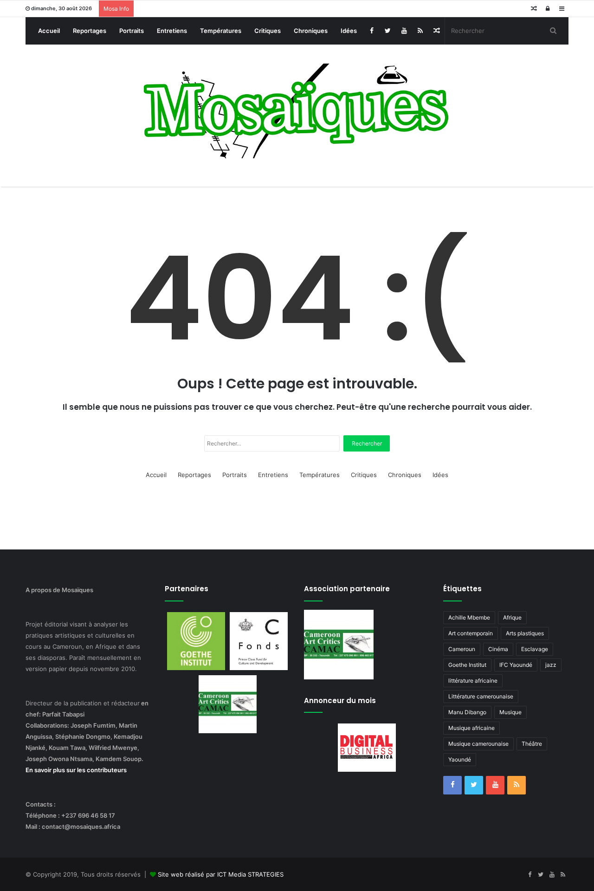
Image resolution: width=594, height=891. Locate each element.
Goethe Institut (467, 664)
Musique (510, 712)
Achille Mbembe (469, 617)
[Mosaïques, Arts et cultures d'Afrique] (297, 111)
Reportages (89, 30)
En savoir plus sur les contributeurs (76, 770)
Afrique (512, 617)
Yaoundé (459, 759)
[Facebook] (371, 31)
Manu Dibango (467, 712)
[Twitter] (388, 31)
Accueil (49, 30)
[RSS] (420, 31)
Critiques (267, 30)
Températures (220, 30)
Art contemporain (470, 633)
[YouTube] (404, 31)
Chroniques (311, 30)
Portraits (131, 30)
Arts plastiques (525, 633)
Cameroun (461, 649)
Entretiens (172, 30)
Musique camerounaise (478, 743)
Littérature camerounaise (480, 696)
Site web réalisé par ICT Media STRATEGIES (221, 874)
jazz (550, 664)
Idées (349, 30)
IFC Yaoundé (515, 664)
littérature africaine (472, 680)
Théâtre (532, 743)
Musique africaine (471, 727)
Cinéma (498, 649)
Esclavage (534, 649)
